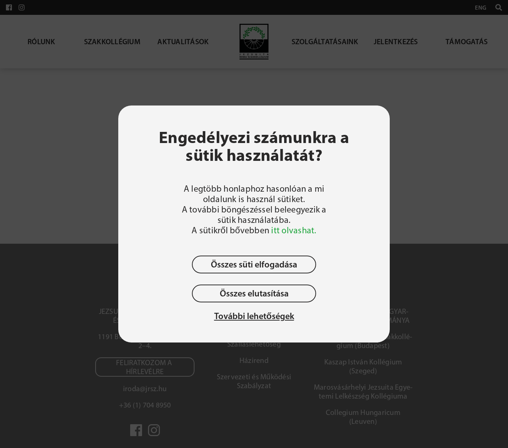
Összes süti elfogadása (254, 264)
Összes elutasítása (254, 293)
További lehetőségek (254, 316)
